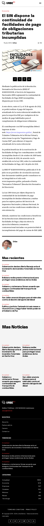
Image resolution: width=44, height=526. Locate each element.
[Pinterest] (24, 79)
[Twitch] (24, 521)
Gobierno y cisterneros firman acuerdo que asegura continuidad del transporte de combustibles (20, 289)
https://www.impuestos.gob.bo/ (19, 132)
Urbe (15, 43)
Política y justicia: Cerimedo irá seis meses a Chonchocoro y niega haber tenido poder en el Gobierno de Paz (21, 309)
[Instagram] (15, 521)
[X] (20, 79)
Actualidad (5, 264)
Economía (5, 11)
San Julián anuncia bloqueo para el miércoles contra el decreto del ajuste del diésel (32, 381)
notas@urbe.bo (7, 411)
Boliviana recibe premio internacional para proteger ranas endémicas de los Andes (32, 352)
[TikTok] (19, 521)
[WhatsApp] (29, 79)
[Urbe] (7, 245)
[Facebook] (15, 79)
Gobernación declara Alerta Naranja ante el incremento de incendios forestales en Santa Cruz (22, 269)
